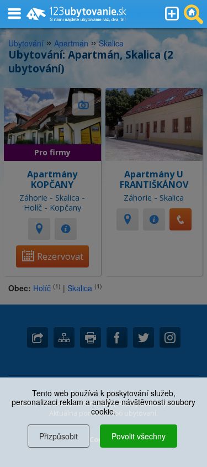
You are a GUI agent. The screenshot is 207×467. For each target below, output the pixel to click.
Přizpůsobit (58, 436)
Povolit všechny (139, 436)
